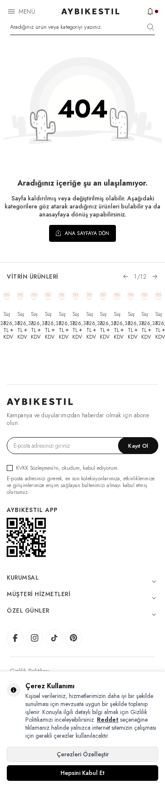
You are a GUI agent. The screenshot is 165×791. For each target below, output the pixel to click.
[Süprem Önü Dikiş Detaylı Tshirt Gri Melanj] (62, 295)
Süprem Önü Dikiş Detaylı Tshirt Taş (131, 314)
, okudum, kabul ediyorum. (67, 467)
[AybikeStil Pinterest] (73, 638)
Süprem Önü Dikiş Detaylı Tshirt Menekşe (75, 314)
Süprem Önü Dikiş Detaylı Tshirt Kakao (103, 314)
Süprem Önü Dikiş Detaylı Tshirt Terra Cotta (6, 314)
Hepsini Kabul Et (82, 773)
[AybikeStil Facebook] (15, 638)
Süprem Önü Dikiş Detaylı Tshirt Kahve (48, 314)
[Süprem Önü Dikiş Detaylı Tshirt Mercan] (34, 295)
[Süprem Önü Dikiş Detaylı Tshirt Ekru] (20, 295)
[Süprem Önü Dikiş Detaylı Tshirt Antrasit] (117, 295)
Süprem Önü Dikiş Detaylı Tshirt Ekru (20, 314)
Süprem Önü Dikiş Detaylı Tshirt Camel (158, 314)
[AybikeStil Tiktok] (54, 638)
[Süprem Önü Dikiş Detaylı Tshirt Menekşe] (75, 295)
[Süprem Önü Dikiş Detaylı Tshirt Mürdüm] (89, 295)
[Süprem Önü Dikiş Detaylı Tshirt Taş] (131, 295)
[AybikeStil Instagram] (34, 638)
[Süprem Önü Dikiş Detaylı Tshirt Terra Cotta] (6, 295)
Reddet (107, 719)
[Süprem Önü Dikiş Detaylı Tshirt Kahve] (48, 295)
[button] (125, 276)
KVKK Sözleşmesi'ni (37, 467)
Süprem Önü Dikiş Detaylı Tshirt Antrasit (117, 314)
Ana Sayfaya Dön (86, 233)
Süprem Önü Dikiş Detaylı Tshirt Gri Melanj (62, 314)
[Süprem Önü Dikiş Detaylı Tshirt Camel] (158, 295)
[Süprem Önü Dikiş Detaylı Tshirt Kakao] (103, 295)
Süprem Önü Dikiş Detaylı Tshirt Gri (144, 314)
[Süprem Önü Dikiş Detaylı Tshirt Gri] (144, 295)
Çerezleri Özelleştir (83, 754)
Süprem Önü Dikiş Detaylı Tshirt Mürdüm (89, 314)
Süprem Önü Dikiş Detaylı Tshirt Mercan (34, 314)
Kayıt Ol (138, 446)
